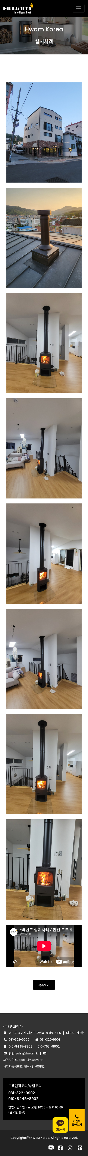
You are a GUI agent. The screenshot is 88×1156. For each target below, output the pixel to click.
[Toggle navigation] (79, 8)
